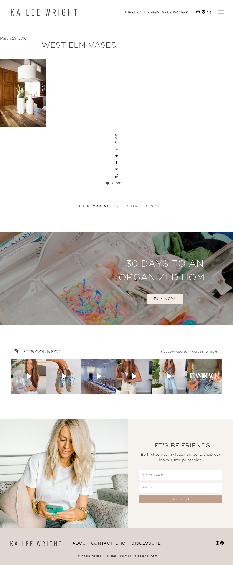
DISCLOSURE (146, 543)
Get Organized (175, 12)
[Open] (28, 376)
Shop (121, 543)
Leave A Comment (91, 206)
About (80, 543)
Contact (102, 543)
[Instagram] (42, 389)
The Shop (133, 12)
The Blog (152, 12)
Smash (151, 556)
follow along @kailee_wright (190, 352)
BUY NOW (164, 298)
